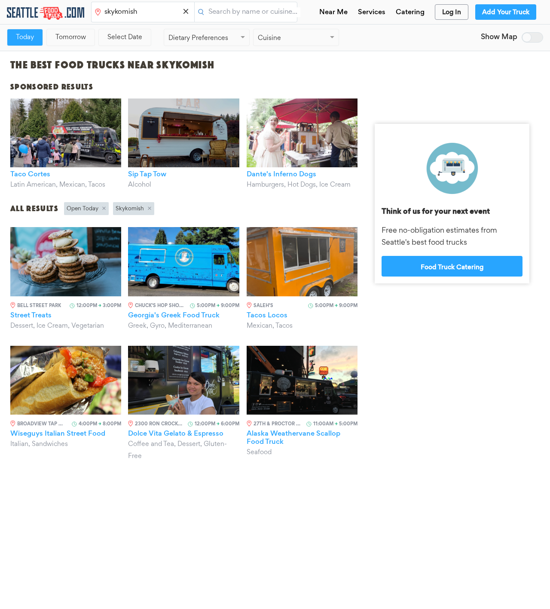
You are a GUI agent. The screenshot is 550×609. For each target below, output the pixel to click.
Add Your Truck (505, 12)
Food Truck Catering (452, 268)
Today (25, 37)
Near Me (333, 12)
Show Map (499, 37)
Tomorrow (70, 37)
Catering (410, 12)
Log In (451, 12)
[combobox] (143, 12)
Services (371, 12)
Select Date (124, 37)
